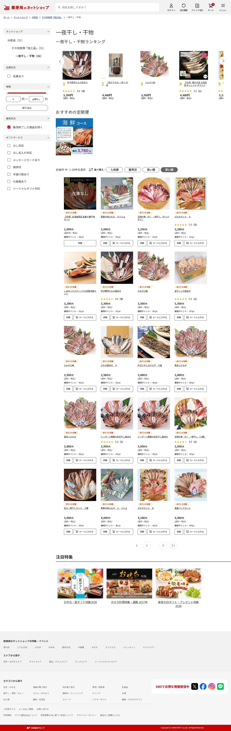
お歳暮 (81, 647)
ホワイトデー (149, 647)
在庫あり (18, 76)
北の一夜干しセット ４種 (76, 508)
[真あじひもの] (191, 342)
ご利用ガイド (9, 709)
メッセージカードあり (26, 160)
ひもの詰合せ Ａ (109, 365)
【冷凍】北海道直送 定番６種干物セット (79, 218)
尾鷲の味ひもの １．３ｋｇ (114, 508)
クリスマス (110, 647)
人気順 (114, 170)
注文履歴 (184, 10)
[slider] (7, 93)
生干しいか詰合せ (183, 290)
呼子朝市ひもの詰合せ (111, 290)
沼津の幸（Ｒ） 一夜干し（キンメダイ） (153, 218)
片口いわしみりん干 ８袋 (150, 365)
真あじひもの (181, 365)
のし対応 (18, 146)
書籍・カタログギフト (132, 699)
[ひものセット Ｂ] (154, 485)
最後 (173, 546)
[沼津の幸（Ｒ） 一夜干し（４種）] (191, 413)
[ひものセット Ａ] (191, 193)
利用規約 (7, 715)
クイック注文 (197, 10)
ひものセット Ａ (183, 216)
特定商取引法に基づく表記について (57, 715)
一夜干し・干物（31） (29, 56)
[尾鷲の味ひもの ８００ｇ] (117, 193)
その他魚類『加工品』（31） (28, 48)
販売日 (133, 170)
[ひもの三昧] (154, 268)
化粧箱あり (20, 181)
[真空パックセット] (191, 485)
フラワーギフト (99, 699)
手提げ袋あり (21, 174)
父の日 (38, 647)
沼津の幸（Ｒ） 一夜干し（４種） (190, 436)
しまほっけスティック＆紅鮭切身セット (80, 292)
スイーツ (67, 699)
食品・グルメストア (58, 661)
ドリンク (96, 693)
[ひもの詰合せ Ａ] (117, 342)
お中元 (52, 647)
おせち (95, 647)
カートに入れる (123, 242)
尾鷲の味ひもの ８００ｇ (113, 216)
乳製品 (125, 687)
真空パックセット (183, 508)
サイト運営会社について (26, 715)
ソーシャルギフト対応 (26, 188)
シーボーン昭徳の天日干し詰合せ (116, 436)
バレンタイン (129, 647)
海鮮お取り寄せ (40, 687)
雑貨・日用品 (39, 699)
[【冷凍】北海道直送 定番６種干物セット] (80, 193)
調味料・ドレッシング (73, 693)
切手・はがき (9, 687)
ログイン (171, 10)
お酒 (124, 693)
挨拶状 (17, 167)
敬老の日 (66, 647)
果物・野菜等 (98, 687)
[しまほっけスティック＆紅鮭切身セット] (80, 268)
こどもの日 (22, 647)
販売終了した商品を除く (28, 127)
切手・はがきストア (12, 661)
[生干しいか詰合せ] (191, 268)
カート (211, 10)
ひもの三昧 (143, 290)
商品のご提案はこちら (110, 715)
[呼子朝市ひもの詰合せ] (117, 268)
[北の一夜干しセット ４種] (80, 485)
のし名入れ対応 (22, 153)
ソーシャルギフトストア (106, 661)
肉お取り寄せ (69, 687)
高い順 (151, 170)
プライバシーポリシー (86, 715)
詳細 (80, 242)
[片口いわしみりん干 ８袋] (154, 342)
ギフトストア (35, 661)
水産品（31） (15, 40)
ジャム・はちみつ (41, 693)
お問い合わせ (43, 709)
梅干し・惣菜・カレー (13, 693)
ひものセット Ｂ (146, 508)
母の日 (6, 647)
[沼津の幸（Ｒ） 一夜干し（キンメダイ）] (154, 193)
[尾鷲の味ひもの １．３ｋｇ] (117, 485)
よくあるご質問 (26, 709)
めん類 (6, 699)
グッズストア (81, 661)
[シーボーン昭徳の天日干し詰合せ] (117, 413)
